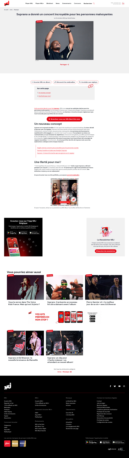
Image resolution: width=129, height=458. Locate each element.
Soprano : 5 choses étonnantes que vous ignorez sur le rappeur (55, 153)
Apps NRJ (7, 430)
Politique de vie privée (103, 412)
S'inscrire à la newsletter (105, 251)
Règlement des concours (104, 414)
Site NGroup (100, 416)
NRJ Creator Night (40, 429)
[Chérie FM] (7, 443)
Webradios (7, 407)
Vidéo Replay (8, 412)
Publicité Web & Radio (103, 407)
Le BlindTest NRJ (71, 401)
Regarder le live (8, 403)
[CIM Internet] (112, 449)
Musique (16, 10)
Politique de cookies (103, 420)
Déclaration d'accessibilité (105, 418)
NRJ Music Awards (40, 431)
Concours (77, 3)
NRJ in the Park (39, 424)
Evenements (66, 3)
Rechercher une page (72, 429)
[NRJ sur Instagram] (124, 386)
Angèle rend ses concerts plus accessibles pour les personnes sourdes (58, 148)
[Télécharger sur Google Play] (12, 233)
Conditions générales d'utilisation (107, 410)
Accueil (6, 10)
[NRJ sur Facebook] (110, 386)
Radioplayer (7, 432)
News (58, 3)
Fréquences (7, 425)
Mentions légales (102, 405)
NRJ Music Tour (39, 426)
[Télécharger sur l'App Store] (23, 233)
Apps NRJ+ (38, 415)
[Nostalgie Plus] (23, 443)
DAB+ (5, 428)
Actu (11, 10)
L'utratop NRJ (70, 415)
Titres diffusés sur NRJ (10, 405)
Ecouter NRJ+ (39, 401)
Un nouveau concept (45, 93)
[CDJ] (121, 449)
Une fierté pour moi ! (45, 96)
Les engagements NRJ (72, 426)
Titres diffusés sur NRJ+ (42, 403)
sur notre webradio (73, 175)
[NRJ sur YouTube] (119, 386)
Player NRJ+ (40, 3)
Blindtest (50, 3)
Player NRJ (29, 3)
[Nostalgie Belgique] (15, 443)
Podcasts (7, 410)
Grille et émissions (9, 414)
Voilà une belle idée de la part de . (46, 108)
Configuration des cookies (104, 422)
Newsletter (7, 418)
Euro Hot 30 (69, 413)
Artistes (68, 405)
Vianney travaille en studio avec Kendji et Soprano (52, 150)
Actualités (69, 422)
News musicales (70, 403)
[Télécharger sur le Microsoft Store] (34, 233)
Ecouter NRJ (8, 401)
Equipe (6, 416)
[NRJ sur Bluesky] (115, 386)
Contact (99, 401)
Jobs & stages (101, 403)
